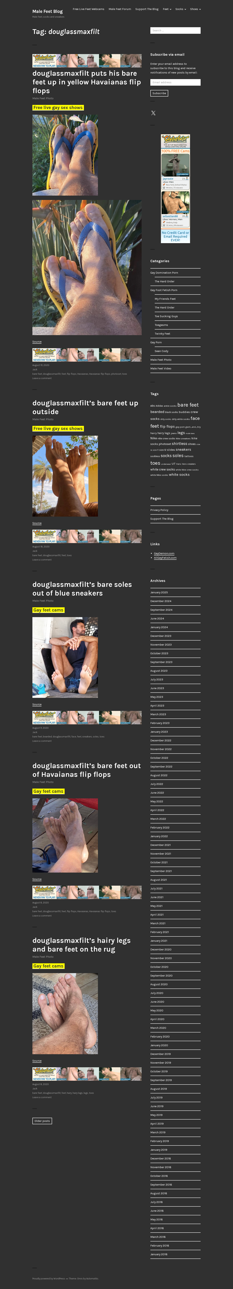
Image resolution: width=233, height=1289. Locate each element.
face (73, 736)
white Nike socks (159, 475)
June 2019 (156, 1106)
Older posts (42, 1121)
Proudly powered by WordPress (48, 1278)
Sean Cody (161, 351)
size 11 (156, 450)
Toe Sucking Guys (166, 316)
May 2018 (156, 1219)
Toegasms (161, 325)
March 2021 (157, 923)
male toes (190, 433)
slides (171, 449)
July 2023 (156, 679)
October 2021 (159, 862)
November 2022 (161, 749)
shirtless (179, 443)
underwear (166, 464)
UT (173, 463)
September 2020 (161, 975)
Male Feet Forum (120, 9)
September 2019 (161, 1080)
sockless (155, 456)
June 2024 (157, 618)
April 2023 (157, 705)
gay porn (180, 426)
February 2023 (159, 723)
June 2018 (157, 1210)
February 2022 (159, 827)
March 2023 (158, 714)
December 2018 (160, 1158)
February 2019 (159, 1141)
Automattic (92, 1278)
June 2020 (157, 1001)
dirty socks (165, 419)
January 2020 (159, 1045)
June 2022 (157, 792)
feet (64, 374)
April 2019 (157, 1123)
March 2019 (157, 1132)
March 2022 (158, 819)
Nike (153, 438)
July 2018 (156, 1202)
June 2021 (156, 897)
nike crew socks (166, 438)
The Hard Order (164, 281)
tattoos (188, 456)
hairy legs (78, 1093)
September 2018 (161, 1184)
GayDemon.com (164, 553)
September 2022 (161, 766)
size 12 (162, 450)
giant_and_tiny (193, 427)
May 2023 (156, 697)
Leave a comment (42, 378)
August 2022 (158, 775)
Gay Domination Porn (164, 272)
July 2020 (156, 993)
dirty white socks (181, 419)
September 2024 (161, 609)
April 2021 (157, 914)
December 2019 (160, 1054)
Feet (166, 9)
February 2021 (159, 932)
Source (37, 341)
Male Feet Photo (43, 98)
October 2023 (159, 653)
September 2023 (161, 662)
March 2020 (158, 1028)
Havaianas (82, 374)
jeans (174, 433)
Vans (178, 464)
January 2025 (159, 592)
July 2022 (156, 784)
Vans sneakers (189, 464)
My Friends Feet (165, 298)
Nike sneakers (183, 438)
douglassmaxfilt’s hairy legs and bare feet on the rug (81, 944)
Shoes (194, 9)
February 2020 (160, 1036)
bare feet (37, 374)
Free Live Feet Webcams (88, 9)
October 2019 (159, 1071)
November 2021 (160, 853)
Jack (34, 369)
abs (152, 405)
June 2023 (157, 688)
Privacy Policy (159, 510)
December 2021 (160, 845)
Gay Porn (156, 342)
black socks (171, 412)
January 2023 (159, 731)
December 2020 (160, 949)
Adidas (159, 405)
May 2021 (156, 906)
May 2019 (156, 1115)
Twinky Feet (162, 333)
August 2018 (158, 1193)
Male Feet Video (160, 368)
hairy (69, 1093)
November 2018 (160, 1167)
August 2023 (158, 670)
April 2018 (157, 1228)
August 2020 (159, 984)
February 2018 (159, 1245)
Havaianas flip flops (99, 374)
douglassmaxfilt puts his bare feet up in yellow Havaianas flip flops (86, 82)
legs (86, 1093)
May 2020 (156, 1010)
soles (96, 736)
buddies (184, 412)
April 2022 (157, 810)
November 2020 (161, 958)
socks (166, 455)
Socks (179, 9)
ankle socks (170, 405)
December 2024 (160, 601)
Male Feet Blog (47, 11)
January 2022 (159, 836)
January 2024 (159, 627)
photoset (116, 374)
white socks (179, 474)
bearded (47, 736)
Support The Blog (147, 9)
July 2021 (156, 888)
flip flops (71, 374)
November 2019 (160, 1062)
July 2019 (156, 1097)
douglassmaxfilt (52, 374)
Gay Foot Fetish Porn (163, 290)
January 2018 (158, 1254)
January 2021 (158, 940)
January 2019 (158, 1149)
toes (124, 374)
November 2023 (161, 644)
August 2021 (158, 879)
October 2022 (159, 758)
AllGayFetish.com (165, 557)
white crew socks (162, 469)
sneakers (87, 736)
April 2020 (157, 1019)
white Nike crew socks (187, 469)
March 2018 (158, 1237)
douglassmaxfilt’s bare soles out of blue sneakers (82, 588)
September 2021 (161, 871)
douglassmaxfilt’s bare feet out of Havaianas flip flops (86, 770)
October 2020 (159, 967)
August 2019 (158, 1088)
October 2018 (159, 1176)
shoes (192, 444)
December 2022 (160, 740)
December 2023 (160, 636)
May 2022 (156, 801)
